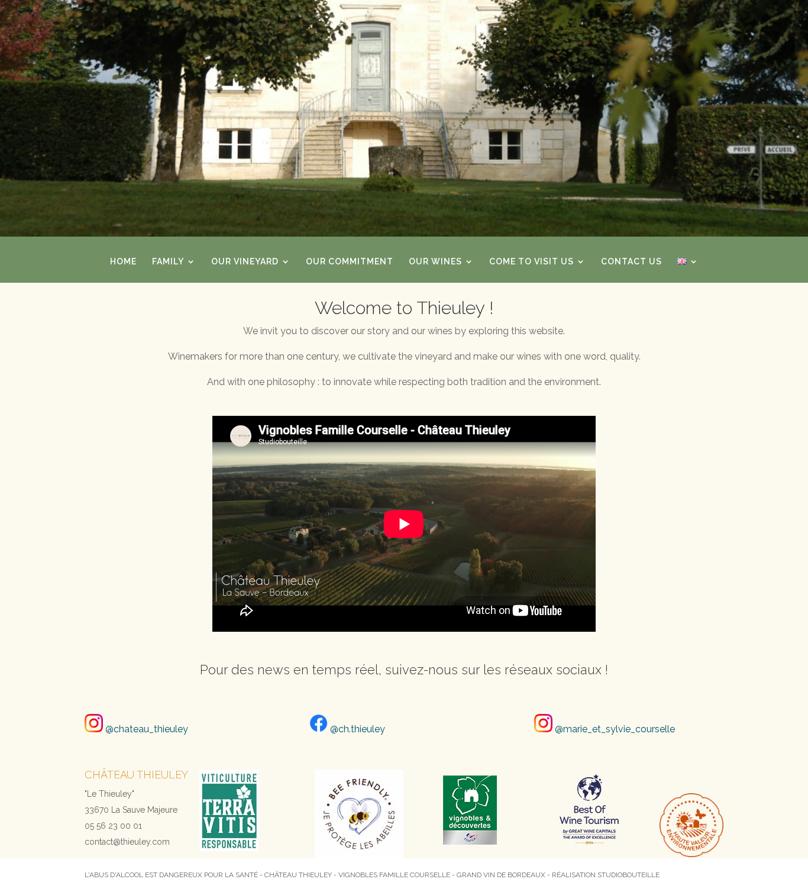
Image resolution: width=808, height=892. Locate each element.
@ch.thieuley (356, 729)
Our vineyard (245, 261)
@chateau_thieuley (145, 729)
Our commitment (349, 261)
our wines (435, 261)
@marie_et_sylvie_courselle (613, 729)
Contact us (631, 261)
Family (168, 261)
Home (123, 261)
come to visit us (531, 261)
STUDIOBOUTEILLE (628, 875)
